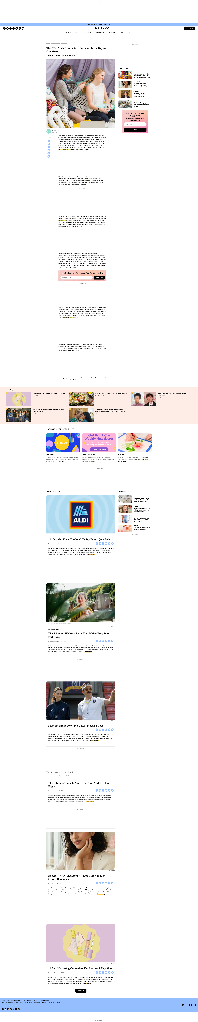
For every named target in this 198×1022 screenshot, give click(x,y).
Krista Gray (52, 790)
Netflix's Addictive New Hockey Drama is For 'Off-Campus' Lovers (48, 410)
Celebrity (88, 32)
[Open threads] (16, 28)
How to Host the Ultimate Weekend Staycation (141, 528)
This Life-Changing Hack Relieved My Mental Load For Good (141, 104)
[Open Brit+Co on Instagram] (8, 1009)
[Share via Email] (48, 150)
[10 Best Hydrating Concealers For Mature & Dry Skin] (18, 399)
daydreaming (62, 220)
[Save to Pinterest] (48, 144)
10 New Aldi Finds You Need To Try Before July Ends (79, 539)
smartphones (87, 178)
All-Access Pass (144, 457)
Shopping (68, 32)
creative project (68, 317)
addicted (83, 184)
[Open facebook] (4, 28)
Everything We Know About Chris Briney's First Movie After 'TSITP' (172, 394)
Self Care (78, 32)
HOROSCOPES (112, 32)
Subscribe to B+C (89, 454)
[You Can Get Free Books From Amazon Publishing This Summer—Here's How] (125, 75)
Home (48, 43)
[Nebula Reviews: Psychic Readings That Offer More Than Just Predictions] (125, 499)
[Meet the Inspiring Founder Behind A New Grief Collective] (125, 94)
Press (8, 1000)
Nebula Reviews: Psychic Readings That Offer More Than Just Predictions (141, 500)
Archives (44, 1002)
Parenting (136, 101)
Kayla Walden (53, 972)
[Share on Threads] (48, 153)
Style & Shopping (137, 516)
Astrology (136, 496)
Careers (29, 1000)
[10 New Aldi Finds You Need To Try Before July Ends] (80, 514)
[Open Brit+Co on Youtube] (11, 1009)
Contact (35, 1000)
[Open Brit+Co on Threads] (13, 1009)
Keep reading (91, 554)
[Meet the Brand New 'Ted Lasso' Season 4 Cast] (80, 701)
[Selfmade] (63, 442)
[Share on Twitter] (48, 147)
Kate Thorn (56, 130)
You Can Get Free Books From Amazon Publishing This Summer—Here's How (141, 75)
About (3, 1000)
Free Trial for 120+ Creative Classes (97, 24)
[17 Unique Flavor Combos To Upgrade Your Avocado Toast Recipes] (81, 399)
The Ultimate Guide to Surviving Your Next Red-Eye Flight (79, 784)
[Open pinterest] (7, 28)
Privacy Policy (36, 1002)
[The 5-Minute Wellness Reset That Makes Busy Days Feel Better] (80, 603)
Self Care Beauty (55, 43)
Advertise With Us (15, 1000)
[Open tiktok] (20, 28)
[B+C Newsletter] (99, 442)
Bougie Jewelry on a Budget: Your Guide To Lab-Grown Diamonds (140, 85)
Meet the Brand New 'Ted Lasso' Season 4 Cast (75, 725)
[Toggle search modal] (181, 28)
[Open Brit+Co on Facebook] (3, 1009)
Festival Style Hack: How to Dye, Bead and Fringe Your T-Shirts (141, 519)
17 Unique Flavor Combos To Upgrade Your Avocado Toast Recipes (111, 394)
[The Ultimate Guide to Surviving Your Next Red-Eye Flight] (59, 772)
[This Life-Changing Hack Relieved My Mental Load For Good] (125, 104)
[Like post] (48, 156)
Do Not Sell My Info (44, 1000)
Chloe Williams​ (53, 730)
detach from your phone (65, 149)
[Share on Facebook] (48, 141)
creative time (91, 346)
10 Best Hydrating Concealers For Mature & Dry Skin (49, 393)
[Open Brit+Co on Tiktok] (16, 1009)
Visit (63, 461)
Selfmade (50, 454)
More (130, 32)
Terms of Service (27, 1002)
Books (135, 72)
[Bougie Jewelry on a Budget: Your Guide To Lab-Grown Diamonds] (125, 84)
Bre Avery (52, 544)
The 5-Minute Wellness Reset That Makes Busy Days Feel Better (78, 635)
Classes (121, 454)
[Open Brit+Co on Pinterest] (5, 1009)
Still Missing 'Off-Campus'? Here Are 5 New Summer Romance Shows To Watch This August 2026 (110, 410)
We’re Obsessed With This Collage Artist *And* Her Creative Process (141, 510)
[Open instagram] (10, 28)
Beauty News (136, 81)
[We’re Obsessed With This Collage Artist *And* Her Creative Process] (125, 509)
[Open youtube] (13, 28)
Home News (64, 43)
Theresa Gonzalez (54, 641)
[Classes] (135, 442)
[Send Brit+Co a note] (23, 28)
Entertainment (99, 32)
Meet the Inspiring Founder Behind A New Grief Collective (140, 95)
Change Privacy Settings (54, 1002)
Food (122, 32)
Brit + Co (52, 883)
